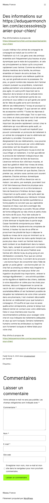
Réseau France (9, 4)
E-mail (6, 444)
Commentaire (10, 407)
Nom (6, 433)
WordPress (28, 498)
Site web (7, 455)
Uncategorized (29, 356)
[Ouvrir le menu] (45, 4)
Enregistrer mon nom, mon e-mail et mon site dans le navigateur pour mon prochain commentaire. (24, 468)
